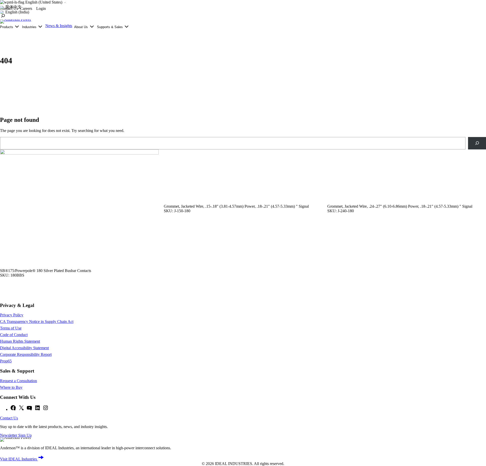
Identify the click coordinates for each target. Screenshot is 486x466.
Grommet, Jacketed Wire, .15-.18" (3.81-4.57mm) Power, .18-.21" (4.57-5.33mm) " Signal (236, 206)
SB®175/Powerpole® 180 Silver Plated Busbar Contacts (45, 270)
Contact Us (9, 418)
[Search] (477, 143)
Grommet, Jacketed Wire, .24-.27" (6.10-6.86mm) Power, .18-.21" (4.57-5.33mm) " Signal (399, 206)
